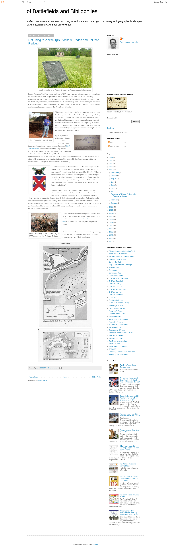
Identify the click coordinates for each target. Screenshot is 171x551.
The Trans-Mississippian (118, 341)
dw (123, 39)
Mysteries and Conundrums (119, 319)
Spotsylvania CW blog (117, 330)
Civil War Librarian (115, 287)
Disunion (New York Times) (119, 303)
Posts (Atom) (42, 381)
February (114, 200)
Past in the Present (116, 322)
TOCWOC (112, 349)
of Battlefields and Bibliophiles (62, 11)
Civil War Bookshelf (116, 281)
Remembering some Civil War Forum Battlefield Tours (130, 415)
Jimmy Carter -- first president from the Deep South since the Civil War (129, 513)
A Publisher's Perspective (118, 254)
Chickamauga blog (116, 276)
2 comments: (52, 368)
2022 (111, 157)
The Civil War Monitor (117, 336)
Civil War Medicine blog (117, 289)
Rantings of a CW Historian (119, 325)
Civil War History (115, 284)
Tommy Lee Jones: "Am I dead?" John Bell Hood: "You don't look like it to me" (130, 380)
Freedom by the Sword (117, 314)
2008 (111, 232)
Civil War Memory (115, 292)
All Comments (115, 146)
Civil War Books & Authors (118, 278)
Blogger (95, 545)
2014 (111, 213)
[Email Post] (60, 368)
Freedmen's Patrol (115, 311)
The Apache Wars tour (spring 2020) (128, 465)
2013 (111, 216)
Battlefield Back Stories (117, 259)
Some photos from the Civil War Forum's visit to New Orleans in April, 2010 (129, 398)
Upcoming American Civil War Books (122, 352)
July (112, 182)
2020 (111, 160)
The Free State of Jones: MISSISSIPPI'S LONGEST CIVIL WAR (129, 479)
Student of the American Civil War (121, 333)
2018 (111, 167)
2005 (111, 241)
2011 (111, 223)
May (113, 188)
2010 (111, 226)
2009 (111, 229)
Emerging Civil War (116, 306)
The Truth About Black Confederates (128, 366)
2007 (111, 235)
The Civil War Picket (116, 338)
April (113, 191)
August (114, 179)
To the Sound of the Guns (118, 346)
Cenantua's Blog (115, 273)
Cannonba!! (113, 270)
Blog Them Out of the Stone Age (120, 265)
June (113, 185)
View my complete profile (129, 42)
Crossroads (113, 297)
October (114, 176)
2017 (111, 170)
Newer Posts (33, 377)
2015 (111, 210)
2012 (111, 219)
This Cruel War (114, 344)
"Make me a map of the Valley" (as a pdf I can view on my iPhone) (129, 448)
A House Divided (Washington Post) (122, 251)
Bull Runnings (114, 267)
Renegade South (115, 327)
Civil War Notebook (116, 295)
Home (65, 377)
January (114, 203)
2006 (111, 238)
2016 (111, 207)
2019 (111, 164)
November (115, 173)
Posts (112, 142)
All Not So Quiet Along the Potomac (121, 256)
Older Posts (96, 377)
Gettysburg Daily (115, 316)
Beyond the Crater (115, 262)
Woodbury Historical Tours (118, 355)
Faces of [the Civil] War (117, 308)
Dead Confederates (116, 300)
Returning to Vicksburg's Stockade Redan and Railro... (123, 195)
